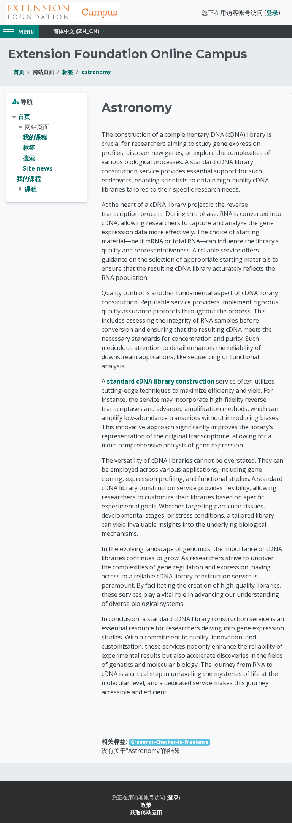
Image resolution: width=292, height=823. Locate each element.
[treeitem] (46, 153)
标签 (67, 71)
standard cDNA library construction (160, 381)
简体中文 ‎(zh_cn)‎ (76, 31)
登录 (272, 12)
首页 (19, 71)
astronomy (96, 71)
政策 (146, 805)
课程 (31, 189)
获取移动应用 (146, 812)
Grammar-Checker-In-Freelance (170, 742)
